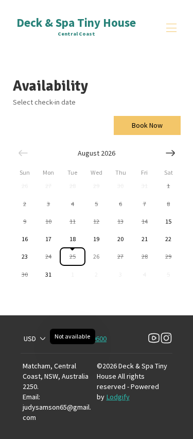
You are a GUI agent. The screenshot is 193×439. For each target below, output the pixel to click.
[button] (25, 186)
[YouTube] (154, 338)
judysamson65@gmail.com (57, 412)
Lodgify (118, 396)
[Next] (170, 153)
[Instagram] (166, 338)
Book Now (147, 125)
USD (30, 338)
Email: (31, 396)
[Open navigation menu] (171, 28)
